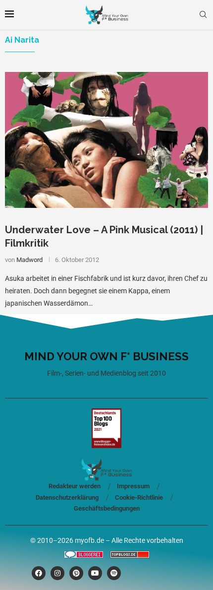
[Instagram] (57, 573)
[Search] (203, 15)
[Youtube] (95, 573)
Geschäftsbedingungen (107, 508)
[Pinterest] (76, 573)
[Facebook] (39, 573)
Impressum (133, 486)
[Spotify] (114, 573)
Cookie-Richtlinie (139, 497)
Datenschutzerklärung (67, 497)
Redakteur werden (75, 486)
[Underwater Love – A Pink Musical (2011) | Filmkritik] (106, 139)
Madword (29, 259)
